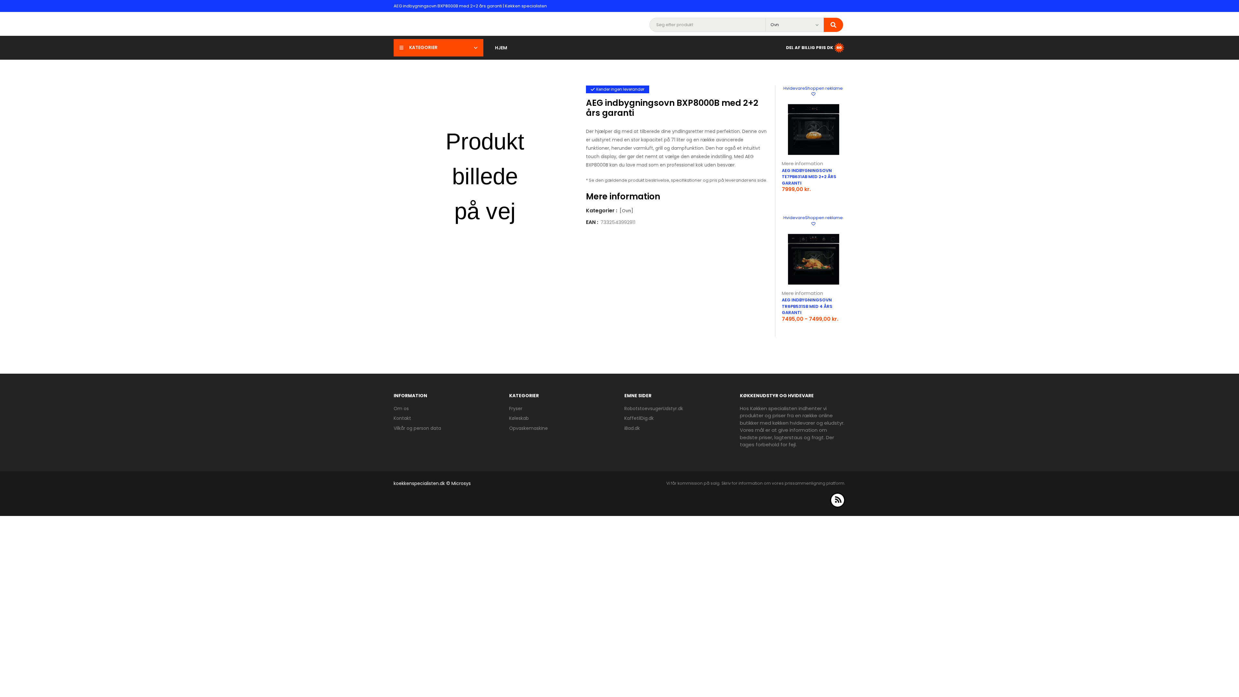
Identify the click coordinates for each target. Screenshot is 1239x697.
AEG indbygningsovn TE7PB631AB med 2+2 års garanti (809, 176)
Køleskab (519, 418)
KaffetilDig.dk (639, 418)
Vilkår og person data (417, 428)
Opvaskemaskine (528, 428)
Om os (401, 408)
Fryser (515, 408)
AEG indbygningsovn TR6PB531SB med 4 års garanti (807, 306)
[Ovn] (626, 210)
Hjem (501, 48)
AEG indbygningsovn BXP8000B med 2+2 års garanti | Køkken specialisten (470, 6)
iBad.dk (632, 428)
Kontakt (402, 418)
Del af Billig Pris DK (809, 47)
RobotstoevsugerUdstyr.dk (653, 408)
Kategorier (423, 47)
